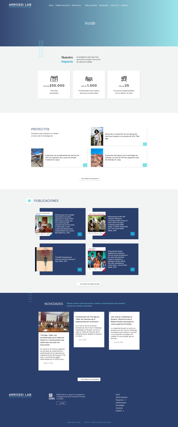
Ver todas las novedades (90, 379)
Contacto (114, 5)
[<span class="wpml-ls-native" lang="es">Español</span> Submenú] (129, 6)
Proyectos (76, 5)
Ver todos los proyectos (90, 178)
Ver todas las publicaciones (90, 284)
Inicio (51, 5)
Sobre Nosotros (62, 5)
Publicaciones (91, 5)
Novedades (103, 5)
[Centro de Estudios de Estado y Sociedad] (52, 397)
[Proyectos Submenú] (82, 6)
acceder (62, 403)
